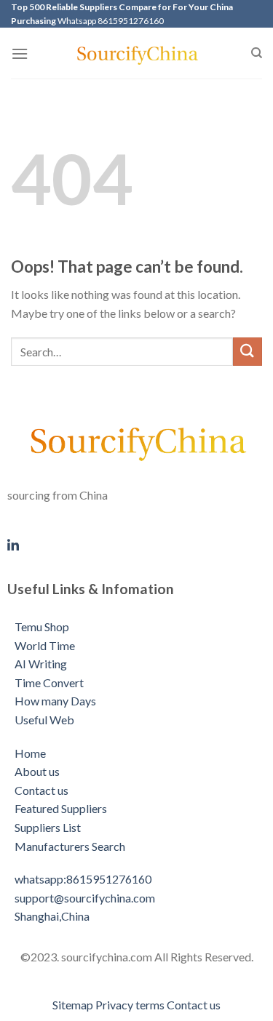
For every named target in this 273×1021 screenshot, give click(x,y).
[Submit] (247, 351)
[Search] (256, 53)
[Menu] (19, 53)
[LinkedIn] (136, 543)
